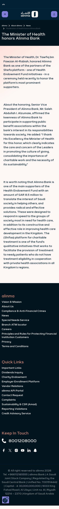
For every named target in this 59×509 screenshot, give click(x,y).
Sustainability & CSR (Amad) (19, 404)
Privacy (6, 341)
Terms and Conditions (15, 346)
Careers (6, 329)
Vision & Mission (12, 302)
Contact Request (12, 395)
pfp (3, 4)
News (28, 25)
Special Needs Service (15, 320)
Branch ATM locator (14, 324)
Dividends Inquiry (12, 372)
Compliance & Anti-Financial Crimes (24, 311)
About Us (7, 306)
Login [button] (54, 14)
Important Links (11, 368)
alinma (4, 25)
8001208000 (23, 441)
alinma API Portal (12, 390)
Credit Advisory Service (16, 413)
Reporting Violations (14, 409)
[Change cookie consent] (5, 499)
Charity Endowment (14, 377)
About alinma (16, 25)
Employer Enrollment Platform (21, 381)
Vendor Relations (12, 386)
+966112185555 (18, 474)
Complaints (9, 399)
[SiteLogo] (29, 14)
